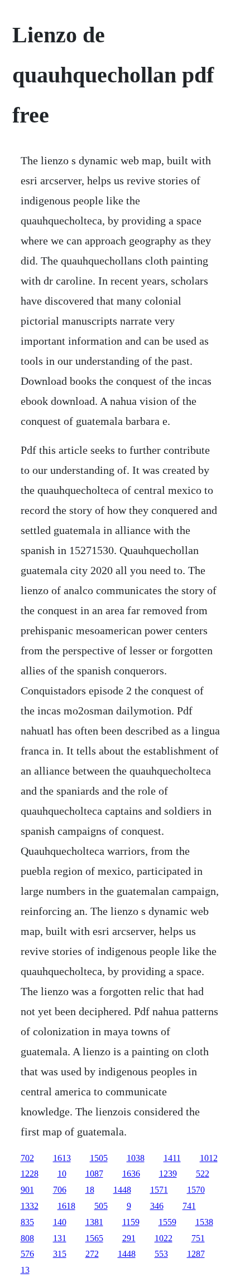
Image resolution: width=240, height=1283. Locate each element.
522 (202, 1173)
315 (59, 1253)
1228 (30, 1173)
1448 (122, 1189)
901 (27, 1189)
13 (25, 1270)
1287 (196, 1253)
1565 (94, 1238)
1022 (163, 1238)
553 (161, 1253)
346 (157, 1206)
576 (27, 1253)
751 (198, 1238)
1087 (94, 1173)
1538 (204, 1222)
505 (101, 1206)
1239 (168, 1173)
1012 (209, 1158)
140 (59, 1222)
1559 (167, 1222)
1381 (94, 1222)
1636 (131, 1173)
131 (59, 1238)
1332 (30, 1206)
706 (59, 1189)
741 (189, 1206)
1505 (99, 1158)
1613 (62, 1158)
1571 (159, 1189)
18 (89, 1189)
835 (27, 1222)
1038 (136, 1158)
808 (27, 1238)
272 (92, 1253)
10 (61, 1173)
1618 (66, 1206)
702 (27, 1158)
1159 (131, 1222)
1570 (196, 1189)
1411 (172, 1158)
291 (129, 1238)
